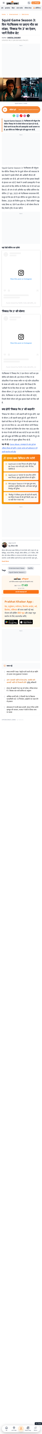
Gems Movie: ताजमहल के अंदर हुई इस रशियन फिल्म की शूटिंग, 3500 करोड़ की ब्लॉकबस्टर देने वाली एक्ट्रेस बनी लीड (19, 448)
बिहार (13, 8)
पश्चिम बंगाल (28, 8)
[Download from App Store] (26, 622)
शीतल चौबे (14, 546)
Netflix (30, 568)
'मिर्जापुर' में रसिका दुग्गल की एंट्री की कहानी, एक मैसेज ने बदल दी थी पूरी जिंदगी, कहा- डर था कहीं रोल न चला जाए (22, 497)
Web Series (25, 14)
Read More (5, 561)
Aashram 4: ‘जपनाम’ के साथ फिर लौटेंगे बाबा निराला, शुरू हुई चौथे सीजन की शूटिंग (22, 476)
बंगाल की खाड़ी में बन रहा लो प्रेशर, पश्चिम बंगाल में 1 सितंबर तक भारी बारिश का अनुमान (22, 689)
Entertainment (13, 14)
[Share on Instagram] (24, 115)
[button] (21, 89)
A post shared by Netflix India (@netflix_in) (21, 303)
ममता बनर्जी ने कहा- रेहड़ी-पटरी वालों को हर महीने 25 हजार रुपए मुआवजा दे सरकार (22, 672)
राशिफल (14, 609)
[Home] (12, 3)
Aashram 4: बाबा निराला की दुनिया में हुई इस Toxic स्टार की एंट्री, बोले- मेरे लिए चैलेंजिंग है (22, 466)
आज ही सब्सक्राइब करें (21, 592)
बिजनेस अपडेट (28, 606)
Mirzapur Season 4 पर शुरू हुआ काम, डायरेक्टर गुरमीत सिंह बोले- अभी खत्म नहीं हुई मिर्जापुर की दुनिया (22, 486)
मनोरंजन (18, 606)
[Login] (21, 1429)
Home (4, 14)
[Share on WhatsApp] (14, 115)
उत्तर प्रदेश (19, 8)
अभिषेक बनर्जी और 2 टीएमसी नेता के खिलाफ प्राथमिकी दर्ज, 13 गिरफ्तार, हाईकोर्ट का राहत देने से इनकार (22, 699)
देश (6, 606)
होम (2, 8)
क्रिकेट (7, 609)
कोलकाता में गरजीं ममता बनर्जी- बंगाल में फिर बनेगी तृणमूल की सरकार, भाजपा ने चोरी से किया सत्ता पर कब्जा (22, 709)
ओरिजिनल (38, 8)
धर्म (35, 606)
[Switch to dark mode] (29, 3)
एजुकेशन (11, 606)
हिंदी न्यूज (21, 613)
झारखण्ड (7, 8)
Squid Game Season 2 (17, 572)
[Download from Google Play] (11, 622)
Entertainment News (16, 568)
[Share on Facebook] (17, 115)
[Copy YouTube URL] (21, 115)
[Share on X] (28, 115)
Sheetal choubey (14, 38)
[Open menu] (4, 3)
